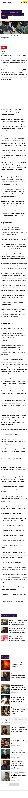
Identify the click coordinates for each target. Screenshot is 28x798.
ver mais (13, 784)
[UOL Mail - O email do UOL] (19, 2)
